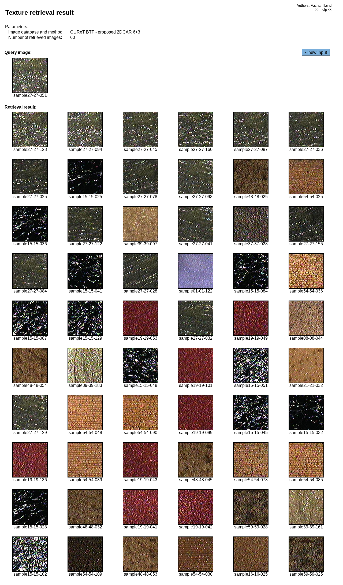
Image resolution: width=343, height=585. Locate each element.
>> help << (323, 10)
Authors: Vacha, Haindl (314, 5)
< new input (316, 52)
